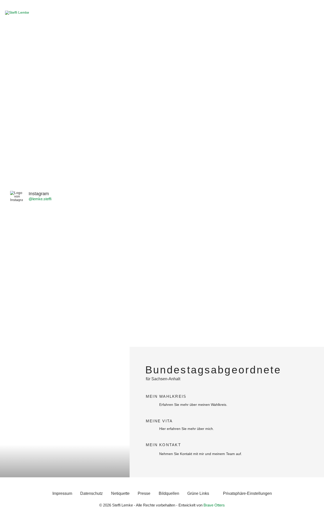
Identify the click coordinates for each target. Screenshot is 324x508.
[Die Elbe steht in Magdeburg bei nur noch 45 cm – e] (162, 331)
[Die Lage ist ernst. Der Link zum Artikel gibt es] (101, 219)
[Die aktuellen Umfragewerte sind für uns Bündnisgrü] (284, 266)
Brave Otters (214, 505)
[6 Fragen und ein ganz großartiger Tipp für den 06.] (223, 219)
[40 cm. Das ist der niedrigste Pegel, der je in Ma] (39, 280)
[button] (247, 493)
